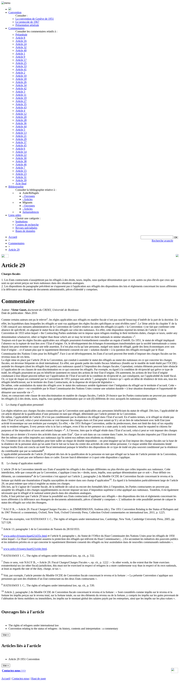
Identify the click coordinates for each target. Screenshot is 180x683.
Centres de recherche (27, 224)
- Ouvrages (28, 196)
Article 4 (20, 110)
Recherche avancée (162, 240)
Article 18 (21, 78)
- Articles (27, 199)
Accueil (12, 236)
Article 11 (20, 94)
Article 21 (21, 135)
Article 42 (21, 88)
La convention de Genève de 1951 (34, 18)
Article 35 (21, 104)
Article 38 (21, 161)
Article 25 (21, 63)
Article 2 (20, 72)
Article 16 (21, 40)
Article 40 (21, 50)
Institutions (21, 221)
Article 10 (21, 75)
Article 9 (20, 56)
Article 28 (21, 120)
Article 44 (21, 126)
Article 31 (21, 177)
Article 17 (21, 59)
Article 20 (21, 116)
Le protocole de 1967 (27, 21)
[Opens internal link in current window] (174, 672)
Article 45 (21, 145)
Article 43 (21, 107)
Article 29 (21, 139)
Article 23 (21, 173)
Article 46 (21, 164)
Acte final (20, 183)
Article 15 (21, 170)
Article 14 (21, 151)
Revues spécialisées (26, 227)
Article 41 (21, 69)
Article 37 (21, 142)
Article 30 (21, 158)
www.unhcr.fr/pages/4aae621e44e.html (25, 548)
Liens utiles (14, 215)
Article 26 (21, 82)
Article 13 (21, 132)
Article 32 (21, 47)
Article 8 (20, 37)
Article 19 (21, 97)
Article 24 (21, 44)
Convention (14, 12)
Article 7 (20, 167)
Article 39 (21, 180)
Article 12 (21, 113)
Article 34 (21, 85)
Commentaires (16, 28)
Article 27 (21, 101)
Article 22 (21, 154)
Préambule (21, 34)
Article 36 (21, 123)
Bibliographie (16, 186)
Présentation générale (27, 25)
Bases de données (25, 230)
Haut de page (38, 678)
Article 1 (20, 53)
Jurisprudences (30, 211)
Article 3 (20, 91)
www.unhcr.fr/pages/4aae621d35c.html (25, 535)
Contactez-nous (20, 678)
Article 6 (20, 148)
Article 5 (20, 129)
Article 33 (21, 66)
